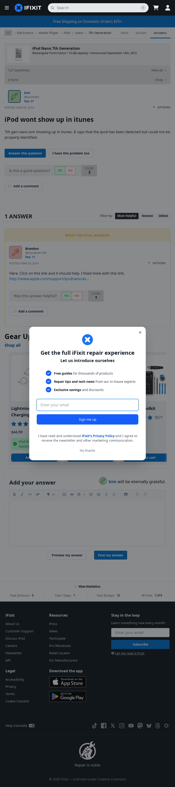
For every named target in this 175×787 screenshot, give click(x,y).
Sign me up (87, 419)
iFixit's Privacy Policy (98, 436)
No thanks (87, 450)
